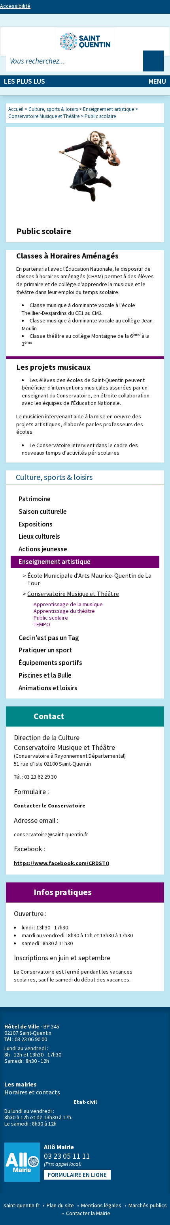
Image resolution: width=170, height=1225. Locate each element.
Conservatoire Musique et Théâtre (73, 594)
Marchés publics (147, 1205)
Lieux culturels (39, 536)
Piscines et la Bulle (45, 675)
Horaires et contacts (32, 1092)
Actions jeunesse (43, 549)
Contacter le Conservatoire (49, 805)
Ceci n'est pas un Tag (49, 637)
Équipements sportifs (50, 662)
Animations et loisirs (48, 688)
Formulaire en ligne (77, 1174)
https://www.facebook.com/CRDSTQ (62, 863)
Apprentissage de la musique (68, 604)
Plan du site (60, 1205)
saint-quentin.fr (22, 1205)
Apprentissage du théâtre (64, 611)
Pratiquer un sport (45, 650)
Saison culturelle (43, 511)
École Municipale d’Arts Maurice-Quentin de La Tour (89, 579)
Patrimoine (35, 498)
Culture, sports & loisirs (54, 477)
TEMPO (42, 624)
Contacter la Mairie (88, 1213)
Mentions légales (101, 1205)
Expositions (36, 524)
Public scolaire (51, 617)
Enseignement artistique (55, 561)
